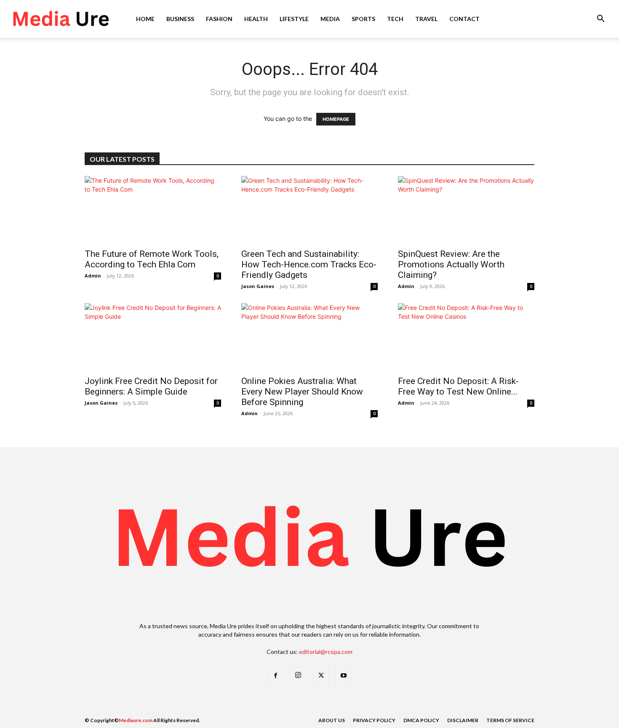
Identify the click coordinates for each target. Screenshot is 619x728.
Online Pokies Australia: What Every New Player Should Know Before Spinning (302, 391)
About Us (331, 720)
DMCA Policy (421, 720)
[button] (600, 20)
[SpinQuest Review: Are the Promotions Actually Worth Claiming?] (466, 209)
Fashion (219, 18)
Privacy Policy (374, 720)
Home (145, 18)
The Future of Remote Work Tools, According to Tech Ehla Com (152, 259)
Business (180, 18)
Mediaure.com (135, 720)
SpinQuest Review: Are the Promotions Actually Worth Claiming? (451, 264)
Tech (395, 18)
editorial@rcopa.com (325, 651)
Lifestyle (294, 18)
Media (330, 18)
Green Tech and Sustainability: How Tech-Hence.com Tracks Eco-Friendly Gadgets (308, 264)
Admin (93, 275)
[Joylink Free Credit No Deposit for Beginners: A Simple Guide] (153, 337)
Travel (426, 18)
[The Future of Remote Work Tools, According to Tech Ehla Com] (153, 209)
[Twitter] (320, 675)
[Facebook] (275, 675)
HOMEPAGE (336, 119)
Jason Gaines (257, 286)
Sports (363, 18)
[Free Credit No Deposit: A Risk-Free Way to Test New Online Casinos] (466, 337)
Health (256, 18)
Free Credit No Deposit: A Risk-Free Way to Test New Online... (458, 386)
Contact (464, 18)
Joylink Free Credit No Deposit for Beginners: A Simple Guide (151, 386)
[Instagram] (298, 675)
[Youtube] (343, 675)
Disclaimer (462, 720)
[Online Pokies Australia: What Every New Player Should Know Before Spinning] (309, 337)
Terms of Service (510, 720)
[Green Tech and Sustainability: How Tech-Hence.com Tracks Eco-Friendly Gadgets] (309, 209)
